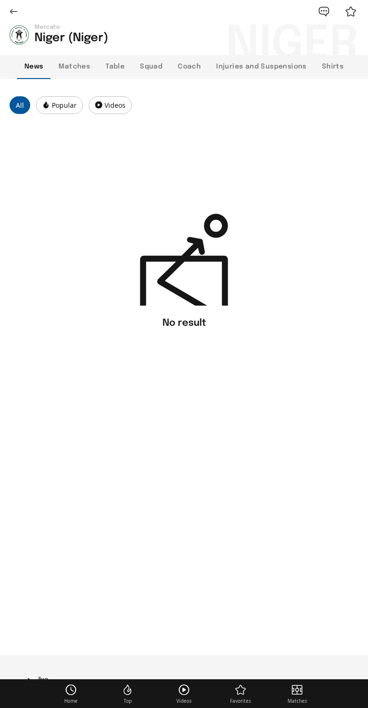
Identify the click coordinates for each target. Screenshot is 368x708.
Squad (151, 66)
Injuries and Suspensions (261, 66)
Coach (189, 66)
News (34, 66)
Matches (74, 66)
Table (115, 66)
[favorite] (350, 11)
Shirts (333, 66)
